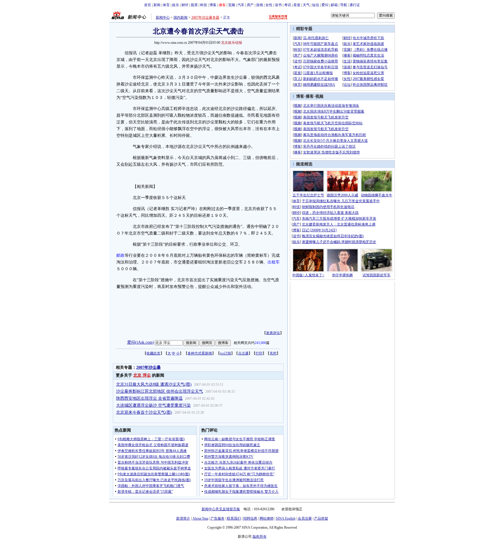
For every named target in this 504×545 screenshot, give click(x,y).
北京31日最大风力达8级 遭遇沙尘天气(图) (154, 384)
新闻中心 (163, 17)
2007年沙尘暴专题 (205, 17)
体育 (166, 5)
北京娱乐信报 (231, 43)
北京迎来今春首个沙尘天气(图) (144, 412)
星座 (296, 5)
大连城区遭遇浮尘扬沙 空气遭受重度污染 (153, 405)
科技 (203, 5)
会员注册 (305, 518)
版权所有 (260, 536)
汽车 (240, 5)
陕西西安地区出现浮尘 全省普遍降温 (149, 398)
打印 (259, 353)
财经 (184, 5)
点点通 (243, 353)
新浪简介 (183, 518)
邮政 (120, 255)
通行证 (354, 5)
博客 (212, 5)
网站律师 (267, 518)
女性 (268, 5)
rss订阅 (225, 353)
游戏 (259, 5)
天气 (306, 5)
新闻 (156, 5)
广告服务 (218, 518)
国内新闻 (181, 17)
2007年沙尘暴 (148, 367)
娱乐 (175, 5)
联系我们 (234, 518)
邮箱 (334, 5)
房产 (250, 5)
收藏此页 (153, 353)
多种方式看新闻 (200, 353)
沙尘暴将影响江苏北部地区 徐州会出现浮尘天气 (159, 391)
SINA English (285, 518)
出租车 (273, 262)
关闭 (273, 353)
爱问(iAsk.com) (140, 342)
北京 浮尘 (142, 375)
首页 (147, 5)
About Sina (200, 518)
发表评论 (273, 333)
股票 (194, 5)
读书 (278, 5)
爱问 (324, 5)
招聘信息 (250, 518)
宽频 (231, 5)
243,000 (260, 343)
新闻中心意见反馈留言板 (221, 509)
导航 (343, 5)
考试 (287, 5)
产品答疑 (321, 518)
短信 (315, 5)
